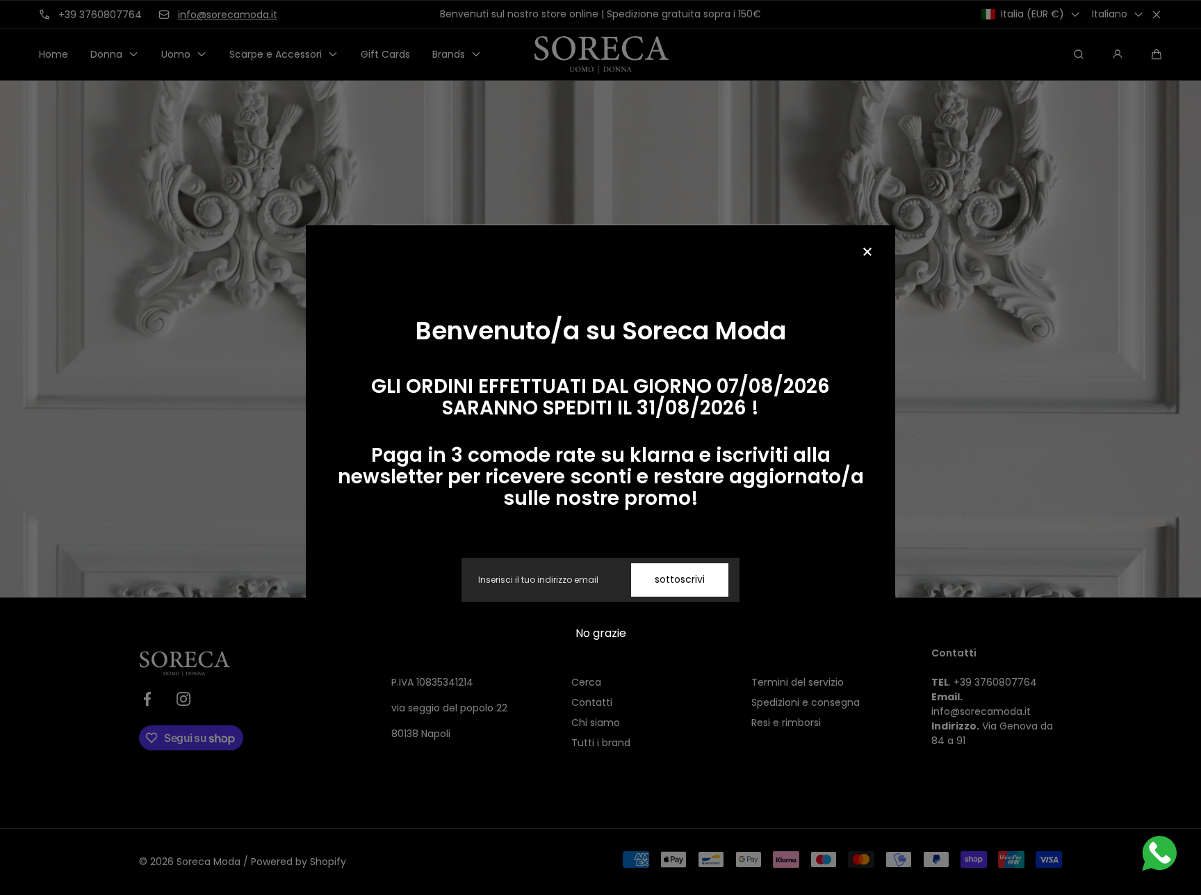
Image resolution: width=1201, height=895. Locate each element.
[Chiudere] (867, 253)
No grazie (600, 633)
